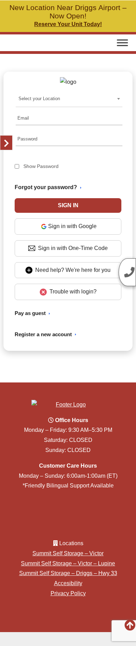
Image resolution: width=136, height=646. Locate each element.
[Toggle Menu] (122, 42)
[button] (68, 205)
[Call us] (127, 272)
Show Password (41, 166)
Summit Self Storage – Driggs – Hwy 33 (68, 573)
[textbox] (41, 98)
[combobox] (69, 98)
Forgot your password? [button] (46, 187)
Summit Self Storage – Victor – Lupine (68, 563)
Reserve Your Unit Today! (68, 24)
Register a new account (43, 334)
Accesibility (68, 583)
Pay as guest (30, 313)
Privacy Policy (68, 593)
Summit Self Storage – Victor (68, 553)
